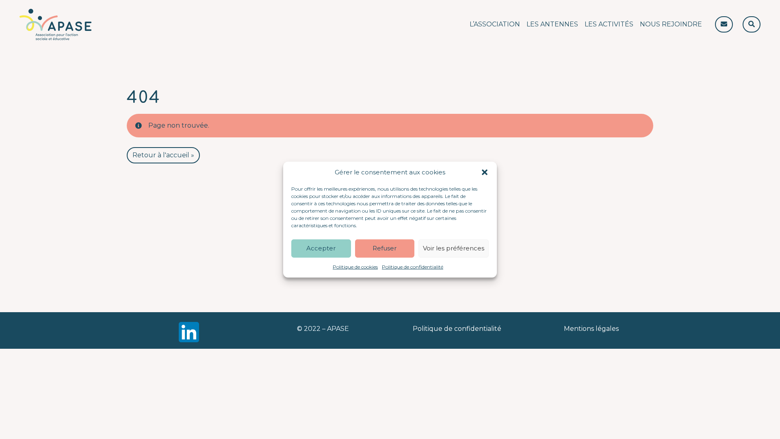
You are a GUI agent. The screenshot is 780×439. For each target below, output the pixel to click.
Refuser (384, 248)
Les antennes (552, 24)
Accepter (321, 248)
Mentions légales (591, 329)
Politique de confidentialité (412, 266)
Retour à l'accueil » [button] (163, 155)
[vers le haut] (732, 419)
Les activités (609, 24)
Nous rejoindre (671, 24)
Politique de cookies (355, 266)
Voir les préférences (453, 248)
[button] (485, 172)
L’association (495, 24)
